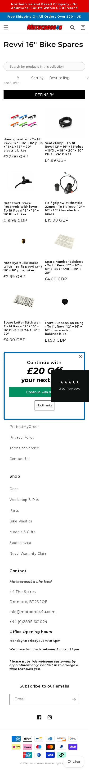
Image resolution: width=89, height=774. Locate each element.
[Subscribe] (74, 699)
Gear (13, 489)
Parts (14, 510)
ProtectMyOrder (24, 427)
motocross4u (36, 763)
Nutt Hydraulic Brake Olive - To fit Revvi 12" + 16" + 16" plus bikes (23, 266)
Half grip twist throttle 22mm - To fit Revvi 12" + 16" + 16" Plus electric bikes (65, 208)
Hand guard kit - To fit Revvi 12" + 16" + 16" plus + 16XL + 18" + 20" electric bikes (23, 144)
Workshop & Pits (24, 500)
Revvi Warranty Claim (28, 553)
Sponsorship (20, 543)
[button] (6, 27)
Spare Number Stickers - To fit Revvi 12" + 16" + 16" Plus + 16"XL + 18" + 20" (64, 267)
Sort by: (37, 78)
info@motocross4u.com (32, 611)
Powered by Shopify (57, 763)
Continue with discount (44, 392)
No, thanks (44, 405)
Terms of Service (24, 448)
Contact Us (19, 459)
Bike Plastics (20, 521)
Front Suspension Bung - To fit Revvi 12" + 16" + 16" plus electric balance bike (64, 328)
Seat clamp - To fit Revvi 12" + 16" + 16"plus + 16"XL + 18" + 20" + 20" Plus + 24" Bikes (64, 148)
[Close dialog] (80, 357)
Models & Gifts (22, 532)
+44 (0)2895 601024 (28, 621)
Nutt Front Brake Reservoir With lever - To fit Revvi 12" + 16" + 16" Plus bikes (22, 208)
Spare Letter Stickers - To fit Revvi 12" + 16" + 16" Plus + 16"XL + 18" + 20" (22, 328)
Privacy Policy (21, 437)
